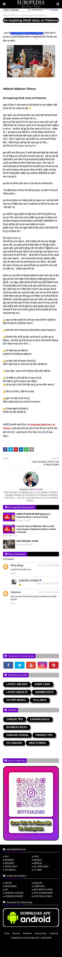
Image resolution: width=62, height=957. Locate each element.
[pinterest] (54, 665)
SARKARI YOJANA (17, 735)
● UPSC (35, 856)
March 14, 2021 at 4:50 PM (49, 592)
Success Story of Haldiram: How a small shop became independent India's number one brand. (36, 529)
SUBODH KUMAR (29, 580)
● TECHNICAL (9, 870)
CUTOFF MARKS (16, 700)
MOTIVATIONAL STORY (28, 541)
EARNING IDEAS (40, 719)
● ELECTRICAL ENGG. (42, 896)
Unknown (16, 592)
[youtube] (31, 665)
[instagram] (42, 665)
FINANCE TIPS (44, 735)
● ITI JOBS (37, 870)
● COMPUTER (38, 886)
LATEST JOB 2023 (16, 684)
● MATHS (7, 883)
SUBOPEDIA (46, 938)
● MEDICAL (37, 863)
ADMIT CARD (42, 684)
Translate (54, 9)
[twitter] (19, 665)
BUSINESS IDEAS (16, 727)
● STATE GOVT (10, 866)
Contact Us (53, 933)
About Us (16, 933)
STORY (13, 15)
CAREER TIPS (14, 719)
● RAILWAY (37, 860)
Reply (13, 573)
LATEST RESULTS (17, 692)
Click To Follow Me (16, 760)
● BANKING (8, 860)
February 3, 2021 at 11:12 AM (47, 583)
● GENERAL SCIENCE (13, 893)
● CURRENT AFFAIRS (13, 896)
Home (5, 15)
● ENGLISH (37, 883)
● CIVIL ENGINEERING (42, 893)
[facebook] (8, 665)
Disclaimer (27, 933)
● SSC (6, 856)
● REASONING (10, 886)
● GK (5, 889)
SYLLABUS (39, 700)
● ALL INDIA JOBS (40, 866)
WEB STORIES (37, 743)
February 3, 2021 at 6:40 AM (48, 565)
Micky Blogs (17, 565)
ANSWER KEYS (44, 692)
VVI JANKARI (14, 743)
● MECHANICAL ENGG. (42, 889)
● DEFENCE (8, 863)
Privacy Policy (40, 933)
